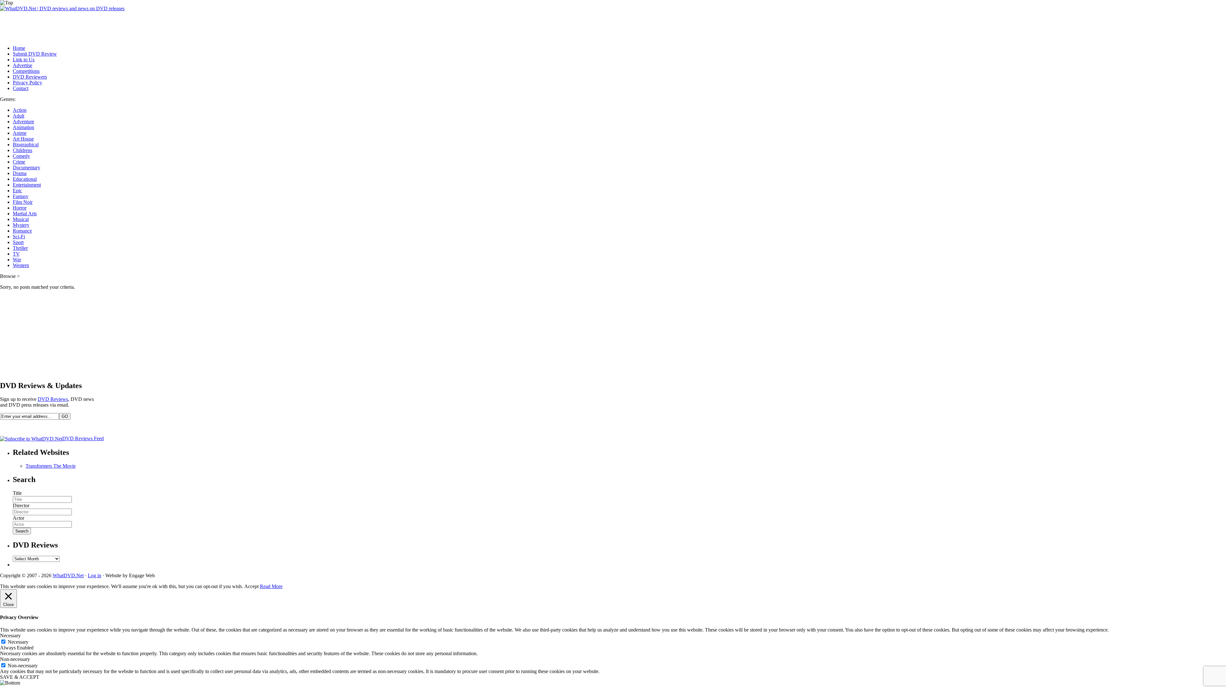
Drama (19, 173)
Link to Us (23, 59)
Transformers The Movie (51, 466)
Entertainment (27, 185)
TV (16, 254)
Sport (18, 242)
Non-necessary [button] (15, 659)
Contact (20, 88)
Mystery (21, 225)
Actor (18, 518)
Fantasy (20, 196)
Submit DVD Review (35, 54)
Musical (21, 219)
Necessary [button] (10, 635)
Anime (19, 133)
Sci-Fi (19, 236)
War (17, 259)
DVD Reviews (53, 399)
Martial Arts (25, 213)
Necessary (18, 642)
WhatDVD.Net (68, 575)
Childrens (22, 150)
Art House (23, 139)
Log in (94, 575)
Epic (17, 190)
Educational (25, 179)
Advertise (22, 65)
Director (21, 505)
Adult (18, 116)
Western (21, 265)
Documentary (26, 167)
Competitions (26, 71)
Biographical (26, 144)
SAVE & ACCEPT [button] (19, 677)
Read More (271, 586)
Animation (23, 127)
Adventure (23, 121)
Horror (19, 208)
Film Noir (23, 202)
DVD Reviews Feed (83, 438)
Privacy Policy (27, 82)
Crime (19, 162)
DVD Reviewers (30, 77)
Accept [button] (251, 586)
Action (19, 110)
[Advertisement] (116, 26)
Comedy (21, 156)
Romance (22, 231)
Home (19, 48)
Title (17, 493)
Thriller (20, 248)
